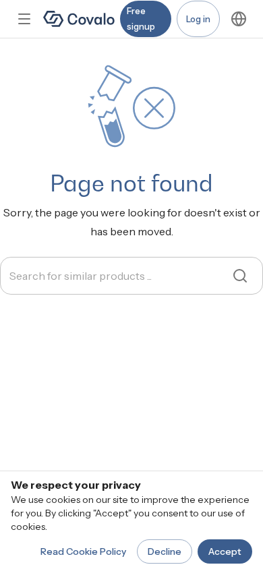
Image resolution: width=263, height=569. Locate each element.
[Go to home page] (79, 19)
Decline (164, 551)
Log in (198, 18)
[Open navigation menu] (24, 18)
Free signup (141, 18)
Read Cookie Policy (83, 551)
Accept (224, 551)
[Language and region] (238, 19)
